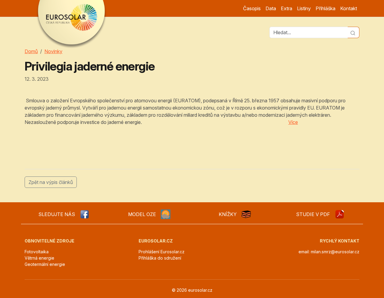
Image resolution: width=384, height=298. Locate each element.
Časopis (252, 8)
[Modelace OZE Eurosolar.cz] (165, 214)
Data (271, 8)
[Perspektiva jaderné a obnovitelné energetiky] (339, 214)
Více (293, 122)
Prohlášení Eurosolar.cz (161, 251)
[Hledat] (353, 32)
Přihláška (325, 8)
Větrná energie (39, 257)
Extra (286, 8)
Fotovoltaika (37, 251)
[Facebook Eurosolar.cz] (84, 214)
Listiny (304, 8)
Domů (31, 51)
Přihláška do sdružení (160, 257)
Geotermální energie (45, 264)
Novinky (53, 51)
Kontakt (348, 8)
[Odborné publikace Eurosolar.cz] (246, 214)
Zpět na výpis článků (50, 182)
